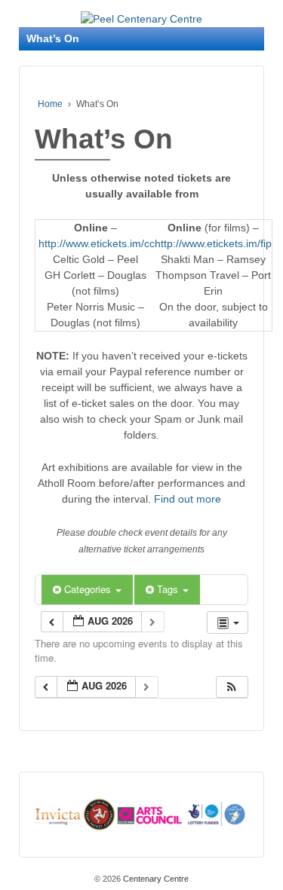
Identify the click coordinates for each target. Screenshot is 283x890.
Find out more (187, 499)
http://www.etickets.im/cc (96, 243)
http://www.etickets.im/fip (213, 243)
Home (50, 104)
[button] (232, 687)
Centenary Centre (155, 878)
